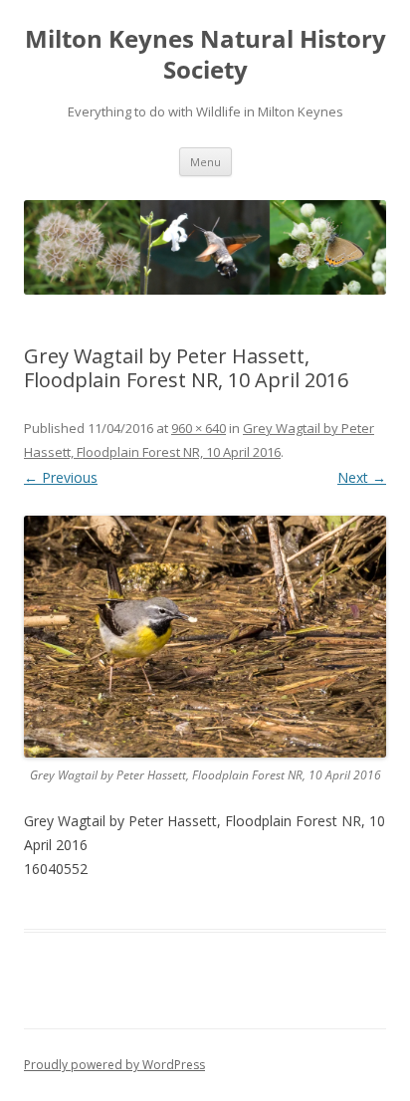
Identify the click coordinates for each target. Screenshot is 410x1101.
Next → (361, 477)
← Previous (61, 477)
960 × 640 (198, 428)
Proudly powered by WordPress (114, 1064)
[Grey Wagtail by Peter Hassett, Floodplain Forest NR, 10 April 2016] (205, 637)
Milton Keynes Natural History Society (205, 55)
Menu (205, 161)
